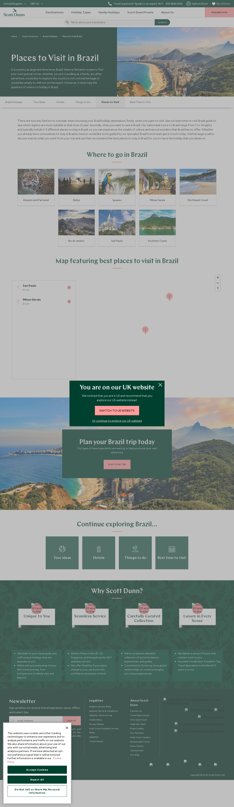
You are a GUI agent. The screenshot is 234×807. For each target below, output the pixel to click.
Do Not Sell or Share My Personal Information (37, 791)
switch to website (117, 410)
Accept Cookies (37, 769)
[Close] (67, 728)
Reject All (37, 779)
